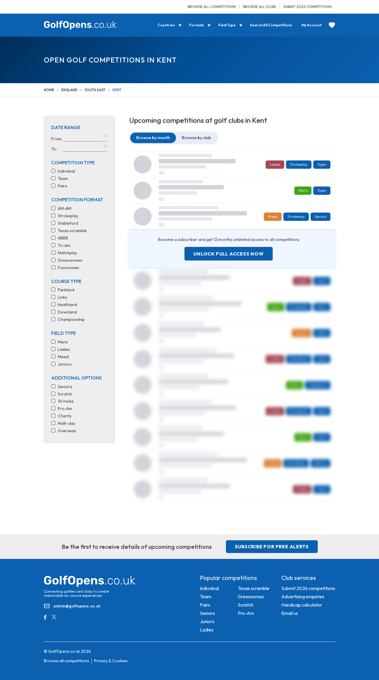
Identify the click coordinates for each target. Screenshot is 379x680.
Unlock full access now (228, 254)
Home (49, 90)
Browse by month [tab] (153, 137)
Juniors (207, 621)
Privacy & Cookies (111, 660)
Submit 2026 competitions (307, 6)
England (69, 90)
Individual (209, 588)
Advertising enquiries (302, 596)
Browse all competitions (212, 6)
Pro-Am (246, 613)
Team (205, 596)
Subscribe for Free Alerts (272, 546)
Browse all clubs (259, 6)
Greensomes (251, 596)
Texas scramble (253, 588)
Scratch (245, 605)
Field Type (227, 25)
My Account (311, 25)
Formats (196, 25)
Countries (166, 25)
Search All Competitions (271, 25)
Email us (289, 613)
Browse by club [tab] (196, 137)
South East (95, 90)
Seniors (207, 613)
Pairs (205, 605)
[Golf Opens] (80, 25)
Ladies (206, 630)
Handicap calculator (301, 605)
